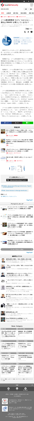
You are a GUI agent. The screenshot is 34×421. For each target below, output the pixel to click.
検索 (26, 9)
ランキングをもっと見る (17, 249)
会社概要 (16, 394)
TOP (17, 385)
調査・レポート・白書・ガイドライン (25, 353)
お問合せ (7, 394)
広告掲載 (11, 394)
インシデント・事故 (21, 328)
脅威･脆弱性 (24, 13)
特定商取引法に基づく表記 (24, 394)
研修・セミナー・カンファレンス (7, 363)
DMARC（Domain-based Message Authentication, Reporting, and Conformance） (17, 186)
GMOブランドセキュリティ (10, 196)
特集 (18, 363)
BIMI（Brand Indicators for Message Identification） (15, 190)
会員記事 (9, 13)
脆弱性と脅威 (3, 328)
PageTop (29, 200)
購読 (31, 9)
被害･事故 (15, 13)
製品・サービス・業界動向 (6, 353)
